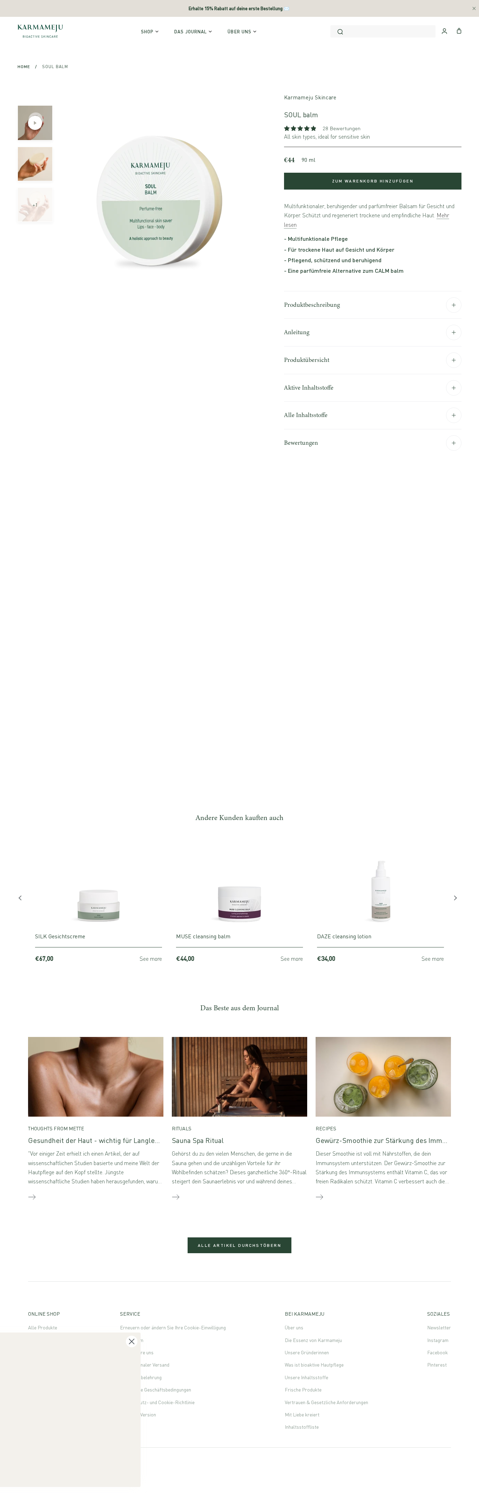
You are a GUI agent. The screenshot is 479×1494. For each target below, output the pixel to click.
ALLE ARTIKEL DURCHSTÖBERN (239, 1245)
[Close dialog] (271, 1290)
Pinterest (437, 1364)
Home (24, 66)
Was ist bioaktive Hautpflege (314, 1364)
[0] (459, 30)
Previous (22, 899)
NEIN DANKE (75, 1435)
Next (456, 899)
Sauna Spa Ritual (198, 1140)
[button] (300, 128)
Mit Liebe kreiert (302, 1414)
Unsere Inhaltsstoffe (306, 1377)
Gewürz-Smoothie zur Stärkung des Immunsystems (396, 1140)
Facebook (437, 1352)
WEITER (75, 1416)
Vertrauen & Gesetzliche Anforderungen (326, 1402)
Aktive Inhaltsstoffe (308, 387)
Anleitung (296, 332)
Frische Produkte (303, 1389)
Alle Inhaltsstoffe (306, 415)
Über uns (294, 1327)
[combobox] (383, 31)
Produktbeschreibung (312, 304)
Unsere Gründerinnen (307, 1352)
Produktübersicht (306, 360)
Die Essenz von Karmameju (313, 1340)
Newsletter (439, 1327)
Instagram (437, 1340)
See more (151, 958)
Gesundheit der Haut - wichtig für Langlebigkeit (102, 1140)
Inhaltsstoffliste (302, 1426)
